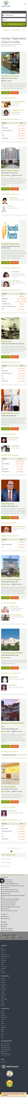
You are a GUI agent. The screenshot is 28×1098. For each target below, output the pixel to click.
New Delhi (3, 1015)
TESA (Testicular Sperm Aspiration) (10, 900)
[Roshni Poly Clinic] (10, 490)
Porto (2, 1033)
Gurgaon (3, 990)
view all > (20, 119)
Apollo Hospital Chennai (10, 171)
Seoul (2, 1021)
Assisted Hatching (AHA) (8, 881)
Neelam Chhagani (16, 281)
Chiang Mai (3, 988)
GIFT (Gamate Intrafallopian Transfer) (10, 883)
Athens (2, 1031)
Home (2, 948)
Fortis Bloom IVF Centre (10, 76)
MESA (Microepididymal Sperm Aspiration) (11, 906)
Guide (2, 952)
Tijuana (2, 1025)
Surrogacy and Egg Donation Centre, (10, 246)
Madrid (2, 1001)
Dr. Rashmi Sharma (12, 685)
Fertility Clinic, (5, 78)
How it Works (4, 954)
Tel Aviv (2, 1023)
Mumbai (3, 1013)
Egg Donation (5, 924)
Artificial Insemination (7, 879)
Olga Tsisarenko (16, 271)
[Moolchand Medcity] (10, 773)
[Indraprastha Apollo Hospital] (10, 639)
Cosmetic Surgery (6, 1047)
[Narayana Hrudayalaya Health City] (10, 710)
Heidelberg (3, 1027)
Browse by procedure (6, 862)
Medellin (3, 1005)
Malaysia (13, 937)
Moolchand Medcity (8, 787)
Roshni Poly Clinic (7, 504)
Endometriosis (5, 916)
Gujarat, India (14, 506)
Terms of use (3, 966)
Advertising (3, 950)
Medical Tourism (6, 30)
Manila (2, 1003)
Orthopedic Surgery (7, 1053)
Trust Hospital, (5, 789)
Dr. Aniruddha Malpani (13, 437)
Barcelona (3, 982)
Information (3, 960)
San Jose (3, 1019)
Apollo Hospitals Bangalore (11, 579)
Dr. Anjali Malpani (15, 446)
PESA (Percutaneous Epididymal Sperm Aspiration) (13, 885)
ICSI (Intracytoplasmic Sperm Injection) (11, 891)
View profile (5, 92)
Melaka (2, 1011)
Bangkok (3, 980)
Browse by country (5, 866)
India (24, 30)
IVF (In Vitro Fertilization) (8, 928)
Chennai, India (13, 173)
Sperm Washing (6, 887)
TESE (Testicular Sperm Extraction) (10, 910)
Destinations (3, 958)
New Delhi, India (13, 78)
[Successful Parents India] (10, 230)
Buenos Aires (4, 984)
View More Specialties (5, 1055)
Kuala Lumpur (4, 999)
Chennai (3, 986)
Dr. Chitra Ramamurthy (16, 615)
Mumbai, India (12, 415)
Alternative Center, (6, 506)
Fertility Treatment (16, 30)
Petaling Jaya (4, 1017)
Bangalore (3, 978)
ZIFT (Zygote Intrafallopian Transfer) (10, 889)
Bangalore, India (14, 581)
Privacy (2, 964)
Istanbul (3, 992)
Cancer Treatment (6, 1043)
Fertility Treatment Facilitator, (8, 343)
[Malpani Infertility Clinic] (10, 400)
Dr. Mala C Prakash (14, 606)
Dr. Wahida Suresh (13, 198)
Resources (3, 962)
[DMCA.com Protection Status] (9, 1083)
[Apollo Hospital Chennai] (10, 157)
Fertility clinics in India (6, 858)
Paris (2, 1037)
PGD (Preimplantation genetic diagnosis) (11, 899)
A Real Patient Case (5, 956)
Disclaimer (3, 968)
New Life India (6, 341)
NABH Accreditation (7, 80)
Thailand (20, 937)
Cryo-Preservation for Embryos (9, 904)
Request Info (14, 92)
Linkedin (4, 1062)
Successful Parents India (10, 244)
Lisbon (2, 1035)
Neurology (5, 1051)
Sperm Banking (6, 908)
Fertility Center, (5, 415)
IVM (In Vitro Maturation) (8, 930)
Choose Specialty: (6, 12)
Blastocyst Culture (6, 893)
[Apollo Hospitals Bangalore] (10, 566)
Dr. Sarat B (9, 206)
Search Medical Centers (15, 24)
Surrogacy (5, 926)
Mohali (2, 1029)
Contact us (3, 972)
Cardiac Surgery (6, 1045)
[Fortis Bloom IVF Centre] (10, 62)
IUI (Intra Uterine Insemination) (9, 902)
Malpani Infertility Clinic (10, 413)
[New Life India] (10, 328)
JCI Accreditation (6, 175)
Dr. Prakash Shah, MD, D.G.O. (19, 526)
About (2, 970)
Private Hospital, (5, 173)
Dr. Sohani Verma (13, 677)
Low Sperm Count (6, 918)
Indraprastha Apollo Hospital (12, 653)
